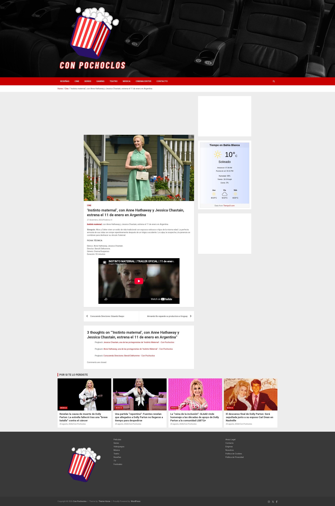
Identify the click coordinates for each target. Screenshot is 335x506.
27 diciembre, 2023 (95, 220)
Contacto (162, 81)
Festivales (118, 464)
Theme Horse (104, 501)
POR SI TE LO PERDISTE (73, 374)
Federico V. (108, 220)
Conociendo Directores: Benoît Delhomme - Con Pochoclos (129, 355)
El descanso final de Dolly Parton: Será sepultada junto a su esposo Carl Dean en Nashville (249, 417)
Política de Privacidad (234, 457)
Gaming (100, 81)
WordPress (135, 501)
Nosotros (229, 450)
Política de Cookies (233, 453)
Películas (117, 439)
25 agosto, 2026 (66, 424)
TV (115, 461)
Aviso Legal (230, 439)
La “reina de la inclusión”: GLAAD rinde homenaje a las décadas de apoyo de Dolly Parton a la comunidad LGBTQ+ (194, 417)
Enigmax (229, 446)
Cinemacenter (143, 81)
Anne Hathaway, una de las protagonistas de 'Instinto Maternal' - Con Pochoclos (138, 349)
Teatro (114, 81)
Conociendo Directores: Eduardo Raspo (107, 316)
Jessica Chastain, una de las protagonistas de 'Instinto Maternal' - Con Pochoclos (139, 342)
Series (87, 81)
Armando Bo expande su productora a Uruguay (167, 316)
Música (126, 81)
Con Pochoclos (80, 424)
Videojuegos (119, 446)
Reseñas (64, 81)
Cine (77, 81)
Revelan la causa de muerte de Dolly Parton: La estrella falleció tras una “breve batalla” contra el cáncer (84, 417)
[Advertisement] (139, 115)
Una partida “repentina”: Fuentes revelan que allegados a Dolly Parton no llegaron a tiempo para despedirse (139, 417)
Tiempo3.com (229, 206)
